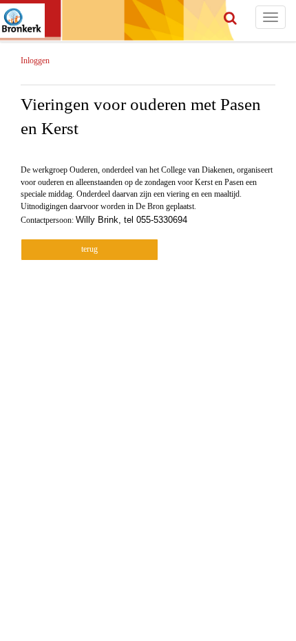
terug (89, 249)
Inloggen (35, 60)
